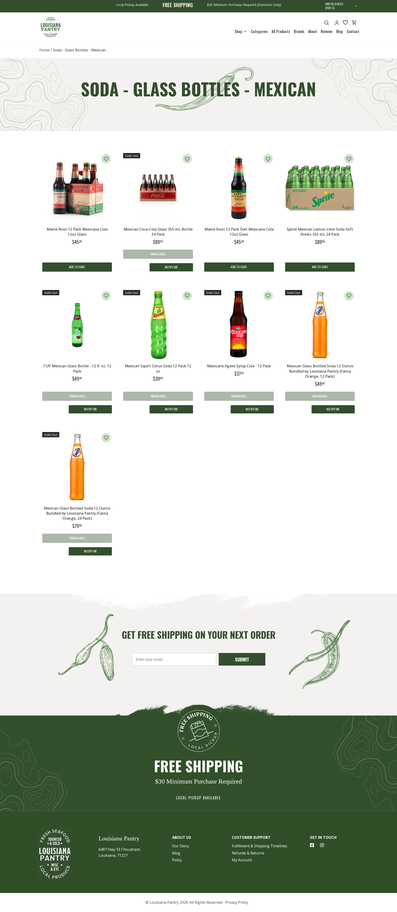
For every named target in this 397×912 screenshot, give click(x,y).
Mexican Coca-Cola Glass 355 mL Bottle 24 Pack (158, 232)
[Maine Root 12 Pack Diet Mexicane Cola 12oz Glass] (239, 188)
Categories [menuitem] (259, 31)
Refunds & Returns (248, 853)
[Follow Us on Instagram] (322, 845)
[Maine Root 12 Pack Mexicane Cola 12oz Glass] (77, 188)
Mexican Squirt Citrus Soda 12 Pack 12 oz (158, 368)
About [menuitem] (312, 31)
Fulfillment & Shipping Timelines (259, 845)
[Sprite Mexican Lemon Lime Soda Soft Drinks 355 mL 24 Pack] (320, 188)
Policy (177, 859)
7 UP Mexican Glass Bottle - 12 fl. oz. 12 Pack (77, 368)
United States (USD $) (334, 6)
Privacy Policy (236, 902)
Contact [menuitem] (353, 31)
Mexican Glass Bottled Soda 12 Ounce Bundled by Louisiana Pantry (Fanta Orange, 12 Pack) (320, 371)
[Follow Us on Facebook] (312, 845)
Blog (176, 853)
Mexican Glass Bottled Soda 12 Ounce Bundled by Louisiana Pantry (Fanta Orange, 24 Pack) (77, 513)
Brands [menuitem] (299, 31)
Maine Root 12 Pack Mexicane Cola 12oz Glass (77, 232)
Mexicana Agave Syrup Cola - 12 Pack (239, 365)
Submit (242, 659)
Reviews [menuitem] (326, 31)
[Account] (337, 22)
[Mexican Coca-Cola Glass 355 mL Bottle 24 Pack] (158, 188)
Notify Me (171, 267)
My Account (242, 859)
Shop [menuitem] (238, 31)
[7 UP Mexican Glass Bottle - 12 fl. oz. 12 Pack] (77, 325)
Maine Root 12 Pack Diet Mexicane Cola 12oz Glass (239, 232)
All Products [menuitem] (281, 31)
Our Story (180, 845)
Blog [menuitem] (339, 31)
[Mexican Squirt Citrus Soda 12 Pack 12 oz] (158, 325)
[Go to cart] (354, 22)
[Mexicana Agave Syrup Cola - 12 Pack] (239, 325)
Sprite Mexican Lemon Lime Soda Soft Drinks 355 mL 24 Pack (320, 232)
